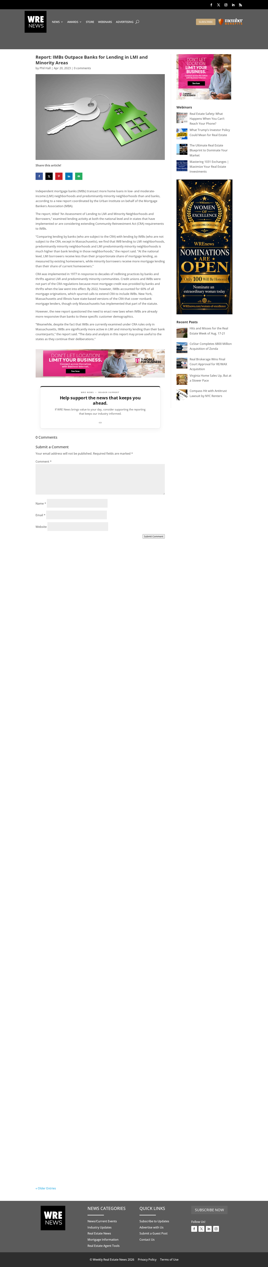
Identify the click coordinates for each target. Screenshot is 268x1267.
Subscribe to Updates (154, 1221)
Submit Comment (153, 536)
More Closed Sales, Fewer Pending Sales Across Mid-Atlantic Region (98, 642)
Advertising (124, 22)
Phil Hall (45, 68)
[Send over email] (78, 176)
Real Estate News (99, 1233)
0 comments (82, 68)
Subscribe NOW (209, 1209)
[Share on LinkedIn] (69, 176)
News (56, 22)
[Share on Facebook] (39, 176)
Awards (72, 22)
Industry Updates (100, 1227)
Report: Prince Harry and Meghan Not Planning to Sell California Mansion (93, 962)
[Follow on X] (219, 5)
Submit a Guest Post (153, 1233)
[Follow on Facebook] (211, 5)
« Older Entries (46, 1188)
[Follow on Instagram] (226, 5)
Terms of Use (169, 1260)
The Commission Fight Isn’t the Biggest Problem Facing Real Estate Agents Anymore (98, 748)
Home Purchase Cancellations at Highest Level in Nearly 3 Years (97, 1068)
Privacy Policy (147, 1260)
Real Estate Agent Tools (104, 1246)
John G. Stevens (54, 753)
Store (90, 22)
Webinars (105, 22)
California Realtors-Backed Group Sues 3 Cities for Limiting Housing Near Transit (98, 855)
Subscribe (206, 22)
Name (41, 503)
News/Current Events (102, 1221)
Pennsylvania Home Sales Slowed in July (79, 1173)
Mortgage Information (103, 1240)
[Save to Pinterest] (59, 176)
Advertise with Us (151, 1227)
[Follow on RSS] (240, 5)
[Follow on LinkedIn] (233, 5)
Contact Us (147, 1240)
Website (41, 527)
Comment (44, 462)
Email (40, 515)
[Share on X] (49, 176)
